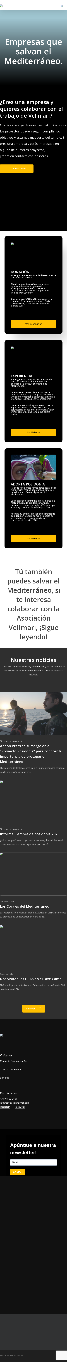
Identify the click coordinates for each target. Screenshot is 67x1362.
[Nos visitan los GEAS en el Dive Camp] (33, 958)
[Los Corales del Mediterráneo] (33, 886)
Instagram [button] (5, 1106)
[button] (16, 168)
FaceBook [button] (20, 1106)
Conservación (7, 901)
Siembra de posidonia (11, 741)
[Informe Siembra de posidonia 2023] (33, 813)
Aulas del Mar (7, 974)
